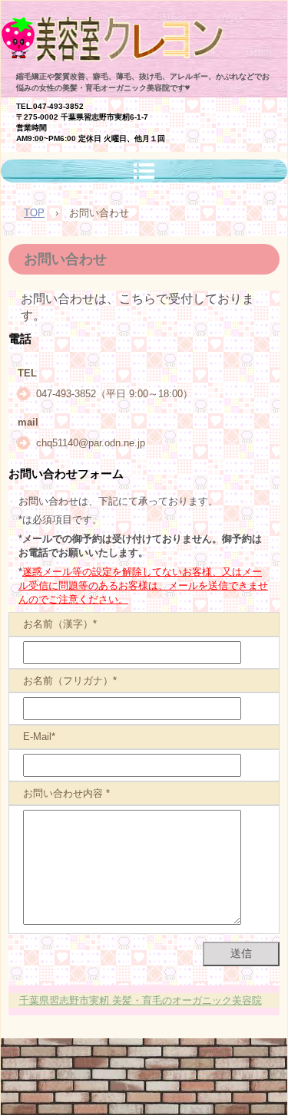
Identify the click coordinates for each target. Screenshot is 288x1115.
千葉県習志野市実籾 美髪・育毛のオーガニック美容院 (140, 1000)
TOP (34, 213)
